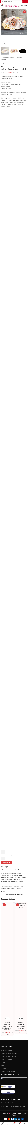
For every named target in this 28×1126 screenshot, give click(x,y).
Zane (2, 877)
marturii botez (9, 879)
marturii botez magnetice (15, 884)
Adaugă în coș (7, 862)
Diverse (18, 57)
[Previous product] (2, 63)
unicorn (15, 888)
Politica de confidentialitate (9, 1053)
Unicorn (3, 60)
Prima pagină (5, 57)
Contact (3, 1068)
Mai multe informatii (7, 1103)
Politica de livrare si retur (8, 1056)
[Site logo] (12, 5)
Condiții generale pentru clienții (13, 1106)
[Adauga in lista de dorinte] (8, 1018)
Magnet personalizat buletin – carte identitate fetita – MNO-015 (7, 1026)
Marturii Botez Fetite (7, 875)
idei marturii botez (15, 877)
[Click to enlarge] (4, 43)
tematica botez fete (6, 888)
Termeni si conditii (6, 1050)
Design (12, 57)
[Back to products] (4, 63)
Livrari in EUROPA (6, 1059)
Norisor (16, 875)
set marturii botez (18, 886)
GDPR (3, 1062)
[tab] (9, 894)
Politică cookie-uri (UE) (8, 1071)
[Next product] (6, 63)
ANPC (3, 1065)
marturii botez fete (13, 881)
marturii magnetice (6, 886)
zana (19, 888)
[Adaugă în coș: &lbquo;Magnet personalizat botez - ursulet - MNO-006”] (19, 1018)
